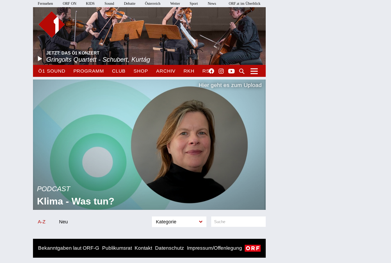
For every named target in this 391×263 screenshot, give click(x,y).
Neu (63, 221)
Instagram (221, 71)
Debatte (129, 4)
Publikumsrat (117, 248)
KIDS (90, 4)
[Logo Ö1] (51, 24)
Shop (141, 71)
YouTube (231, 71)
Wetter (175, 4)
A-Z (41, 221)
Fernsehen (45, 4)
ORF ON (69, 4)
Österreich (152, 4)
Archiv (166, 71)
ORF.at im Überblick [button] (244, 4)
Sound (109, 4)
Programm (88, 71)
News (212, 4)
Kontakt (143, 248)
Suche (241, 71)
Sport (194, 4)
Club (119, 71)
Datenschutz (169, 248)
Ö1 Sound (51, 71)
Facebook (211, 71)
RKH (189, 71)
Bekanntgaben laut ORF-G (68, 248)
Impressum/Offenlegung (214, 248)
